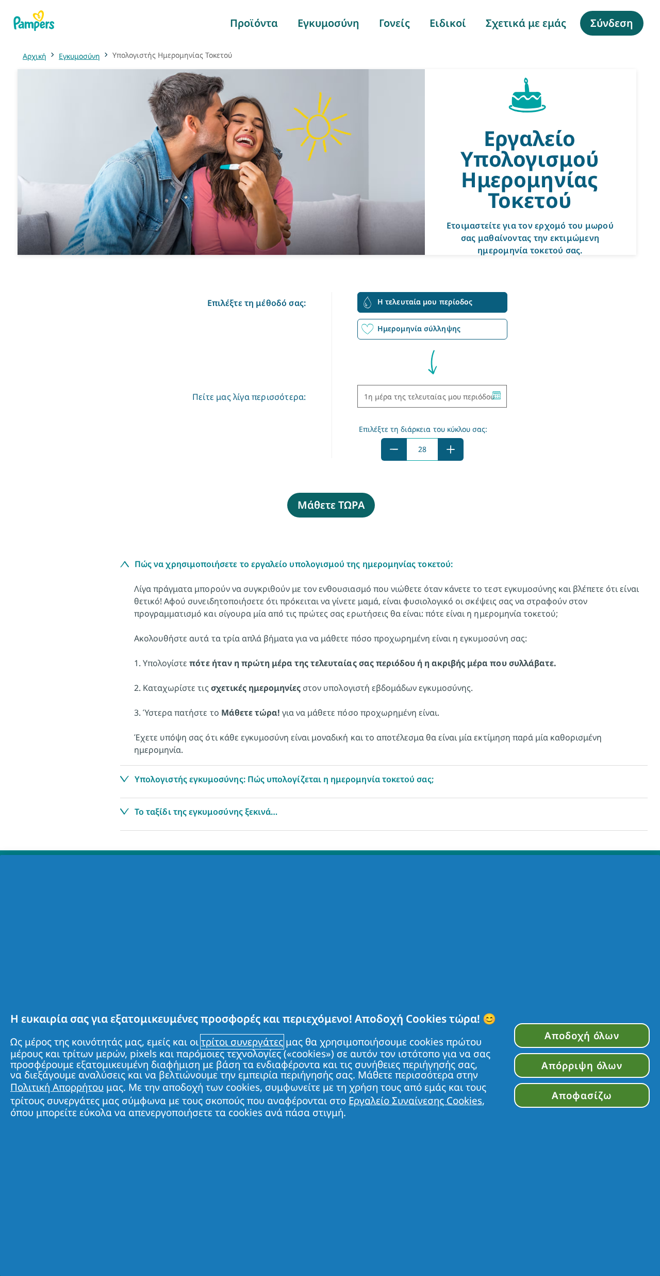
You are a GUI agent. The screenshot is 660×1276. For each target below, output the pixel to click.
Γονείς (394, 23)
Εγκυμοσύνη (328, 23)
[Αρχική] (34, 20)
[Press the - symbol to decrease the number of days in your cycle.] (394, 449)
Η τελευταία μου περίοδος (424, 301)
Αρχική (34, 56)
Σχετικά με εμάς (526, 23)
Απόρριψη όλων (581, 1065)
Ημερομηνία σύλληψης (418, 328)
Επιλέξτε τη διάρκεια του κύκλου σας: (423, 429)
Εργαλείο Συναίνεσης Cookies (415, 1100)
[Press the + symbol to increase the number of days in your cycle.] (451, 449)
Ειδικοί (448, 23)
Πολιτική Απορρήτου (57, 1087)
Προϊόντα (254, 23)
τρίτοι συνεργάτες (242, 1041)
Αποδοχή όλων (581, 1035)
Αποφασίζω (582, 1095)
